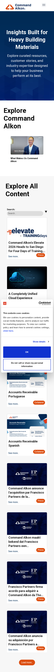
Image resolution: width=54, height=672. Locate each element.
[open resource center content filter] (46, 212)
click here (8, 331)
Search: (11, 209)
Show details (39, 341)
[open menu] (43, 5)
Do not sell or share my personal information (27, 364)
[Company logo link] (19, 5)
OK (27, 352)
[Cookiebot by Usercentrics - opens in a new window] (39, 303)
